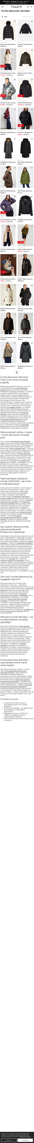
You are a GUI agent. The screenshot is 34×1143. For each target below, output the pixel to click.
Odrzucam (9, 1140)
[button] (16, 2)
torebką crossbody (7, 498)
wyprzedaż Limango (14, 407)
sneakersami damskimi (21, 496)
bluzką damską (25, 512)
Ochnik (13, 460)
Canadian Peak (19, 448)
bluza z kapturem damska (17, 599)
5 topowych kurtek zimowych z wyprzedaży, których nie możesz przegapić (15, 704)
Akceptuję (25, 1140)
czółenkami (24, 595)
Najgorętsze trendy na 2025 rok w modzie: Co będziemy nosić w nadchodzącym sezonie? (16, 715)
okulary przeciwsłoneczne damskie (10, 516)
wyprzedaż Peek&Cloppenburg (11, 419)
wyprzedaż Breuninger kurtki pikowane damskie (13, 672)
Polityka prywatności (25, 1136)
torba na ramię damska (14, 611)
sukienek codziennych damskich (12, 560)
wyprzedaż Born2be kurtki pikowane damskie (16, 685)
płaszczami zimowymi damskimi (15, 502)
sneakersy (4, 601)
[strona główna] (16, 7)
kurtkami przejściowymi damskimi (16, 501)
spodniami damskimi (25, 543)
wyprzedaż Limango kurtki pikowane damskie (15, 680)
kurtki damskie (24, 626)
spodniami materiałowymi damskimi (13, 594)
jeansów (12, 559)
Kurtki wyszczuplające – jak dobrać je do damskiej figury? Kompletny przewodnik (18, 709)
